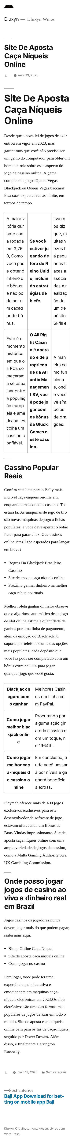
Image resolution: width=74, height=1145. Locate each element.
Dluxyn (11, 19)
